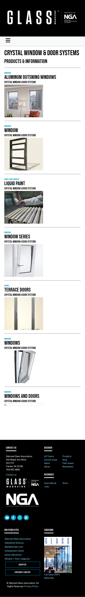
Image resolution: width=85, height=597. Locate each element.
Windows (7, 73)
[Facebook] (13, 517)
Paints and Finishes (11, 179)
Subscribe (49, 578)
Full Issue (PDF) (52, 574)
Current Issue (50, 459)
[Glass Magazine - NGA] (42, 17)
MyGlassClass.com (14, 546)
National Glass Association (18, 539)
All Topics (49, 456)
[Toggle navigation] (8, 40)
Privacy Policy (31, 586)
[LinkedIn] (26, 517)
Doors (6, 285)
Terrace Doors (17, 290)
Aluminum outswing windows (30, 77)
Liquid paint (14, 183)
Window (11, 130)
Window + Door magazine (17, 558)
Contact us (11, 474)
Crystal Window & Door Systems (20, 82)
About (47, 466)
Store (65, 483)
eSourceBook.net (13, 554)
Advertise (22, 564)
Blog (64, 459)
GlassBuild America (14, 543)
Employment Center (14, 550)
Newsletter (67, 466)
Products (66, 456)
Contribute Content (23, 572)
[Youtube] (7, 517)
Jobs (46, 486)
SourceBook (50, 483)
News (47, 463)
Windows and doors (21, 396)
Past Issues (68, 463)
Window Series (17, 237)
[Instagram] (19, 517)
